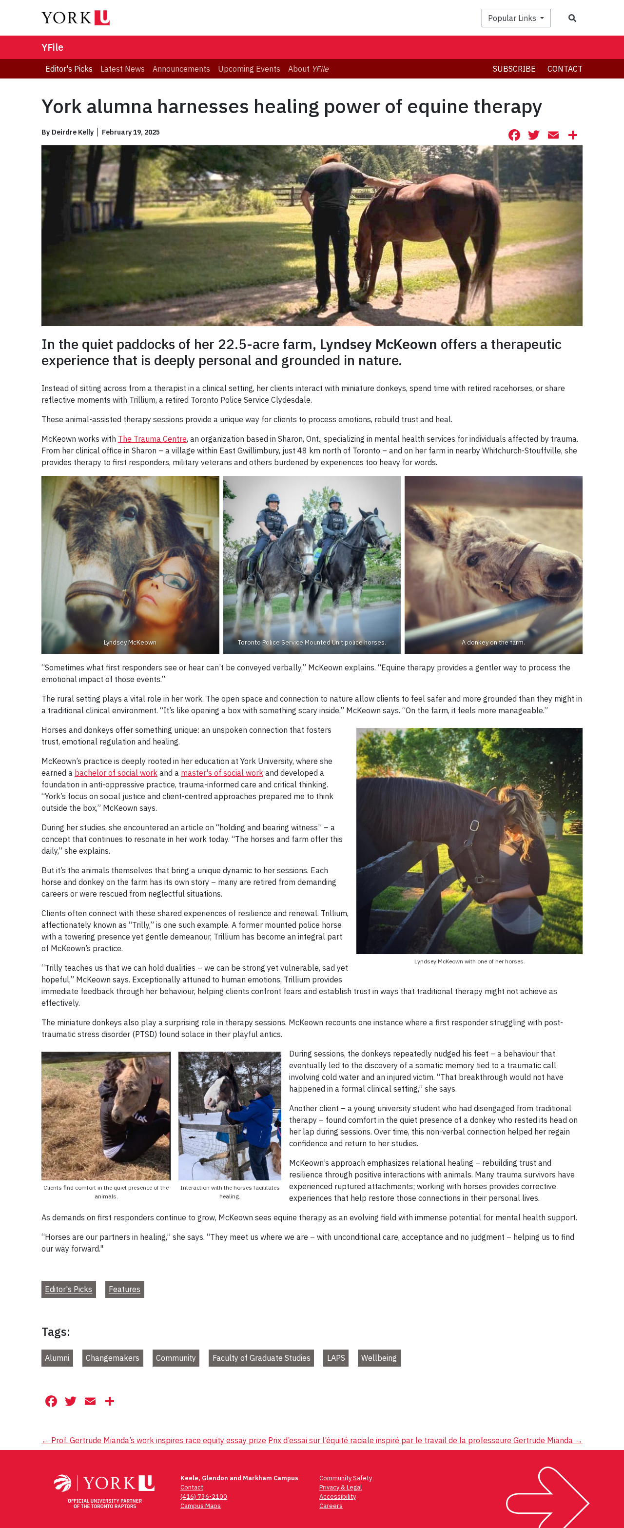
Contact (565, 69)
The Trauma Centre (152, 439)
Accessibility (337, 1496)
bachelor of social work (116, 773)
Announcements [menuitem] (181, 69)
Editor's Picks (68, 1289)
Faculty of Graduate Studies (262, 1358)
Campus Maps (200, 1506)
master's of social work (222, 773)
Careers (331, 1506)
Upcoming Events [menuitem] (249, 69)
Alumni (57, 1358)
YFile (52, 47)
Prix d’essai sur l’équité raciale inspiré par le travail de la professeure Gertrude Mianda (425, 1440)
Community (176, 1358)
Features (124, 1289)
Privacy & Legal (340, 1487)
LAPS (336, 1358)
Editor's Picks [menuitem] (69, 69)
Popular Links (513, 18)
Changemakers (112, 1358)
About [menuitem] (308, 69)
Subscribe (514, 69)
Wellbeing (379, 1358)
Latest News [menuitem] (122, 69)
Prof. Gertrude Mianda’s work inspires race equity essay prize (153, 1440)
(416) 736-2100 (203, 1496)
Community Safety (345, 1478)
